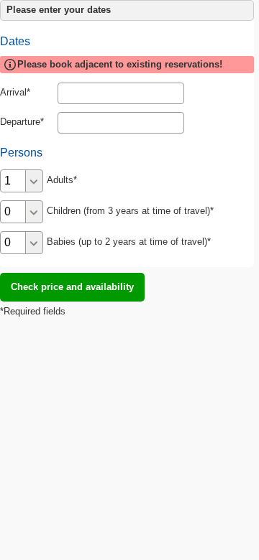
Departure (20, 121)
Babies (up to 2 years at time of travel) (127, 241)
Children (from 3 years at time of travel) (128, 210)
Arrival (13, 92)
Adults (60, 179)
